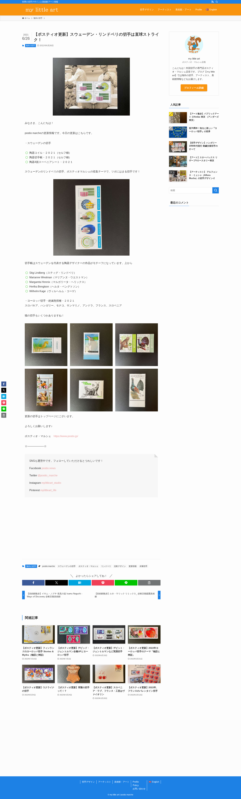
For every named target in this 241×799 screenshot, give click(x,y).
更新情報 (133, 566)
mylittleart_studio (51, 482)
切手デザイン (88, 782)
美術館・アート (121, 782)
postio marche (48, 566)
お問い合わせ (139, 788)
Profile (136, 782)
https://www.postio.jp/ (66, 436)
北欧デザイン (120, 566)
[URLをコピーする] (149, 582)
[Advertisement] (91, 531)
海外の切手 (30, 46)
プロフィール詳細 (194, 87)
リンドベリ (106, 566)
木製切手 (143, 566)
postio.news (49, 468)
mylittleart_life (48, 490)
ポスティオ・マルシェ (88, 566)
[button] (33, 582)
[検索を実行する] (215, 190)
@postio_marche (48, 475)
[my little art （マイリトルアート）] (54, 9)
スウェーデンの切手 (67, 566)
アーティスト (104, 782)
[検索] (217, 2)
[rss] (212, 2)
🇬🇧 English (154, 782)
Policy (136, 785)
